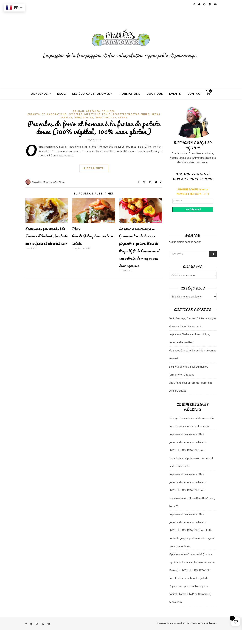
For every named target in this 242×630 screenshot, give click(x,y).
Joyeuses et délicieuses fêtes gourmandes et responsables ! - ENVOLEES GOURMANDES (187, 442)
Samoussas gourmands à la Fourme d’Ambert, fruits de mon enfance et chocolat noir (46, 236)
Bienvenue (39, 93)
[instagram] (37, 623)
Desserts (75, 114)
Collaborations (54, 114)
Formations (130, 93)
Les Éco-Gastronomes (91, 93)
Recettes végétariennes (131, 114)
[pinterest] (43, 623)
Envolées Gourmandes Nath (48, 182)
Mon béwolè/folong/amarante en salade (93, 236)
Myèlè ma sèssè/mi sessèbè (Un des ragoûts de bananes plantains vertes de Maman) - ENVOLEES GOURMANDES (192, 562)
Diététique (92, 114)
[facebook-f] (26, 623)
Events (175, 93)
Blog (61, 93)
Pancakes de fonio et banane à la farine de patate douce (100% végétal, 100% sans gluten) (94, 127)
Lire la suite (94, 168)
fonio (106, 114)
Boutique (155, 93)
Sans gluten (83, 117)
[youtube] (48, 623)
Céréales (93, 111)
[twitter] (31, 623)
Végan (122, 117)
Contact (194, 93)
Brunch (78, 111)
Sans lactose (105, 117)
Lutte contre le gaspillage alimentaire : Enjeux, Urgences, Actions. (192, 538)
